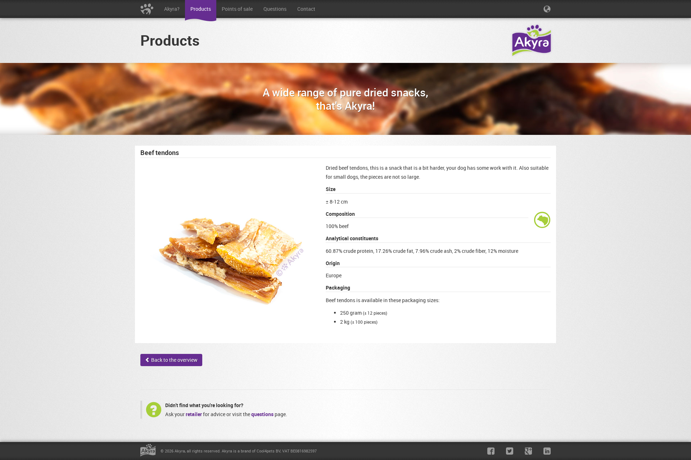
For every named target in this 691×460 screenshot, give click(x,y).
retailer (194, 414)
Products (200, 8)
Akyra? (172, 8)
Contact (306, 8)
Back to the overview (174, 359)
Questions (274, 8)
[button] (547, 9)
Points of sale (237, 8)
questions (262, 414)
